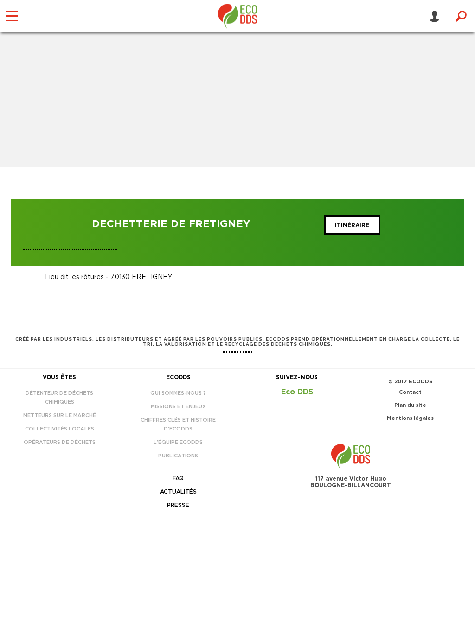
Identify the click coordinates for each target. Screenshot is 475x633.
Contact (410, 392)
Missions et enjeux (178, 406)
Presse (178, 505)
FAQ (178, 478)
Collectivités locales (59, 428)
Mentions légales (410, 418)
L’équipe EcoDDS (178, 442)
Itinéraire (352, 225)
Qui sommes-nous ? (178, 393)
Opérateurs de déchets (60, 442)
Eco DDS (297, 392)
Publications (178, 455)
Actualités (178, 491)
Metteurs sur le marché (59, 415)
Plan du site (410, 405)
